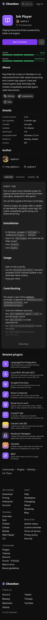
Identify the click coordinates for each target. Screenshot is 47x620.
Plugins (20, 469)
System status (31, 523)
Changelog (29, 501)
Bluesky (6, 598)
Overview (7, 516)
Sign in (39, 4)
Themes (6, 553)
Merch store (8, 564)
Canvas (5, 527)
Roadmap (29, 508)
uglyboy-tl (31, 166)
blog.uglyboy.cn (12, 166)
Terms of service (32, 531)
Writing (31, 469)
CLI (3, 538)
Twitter (28, 594)
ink (4, 196)
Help (26, 494)
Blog (26, 512)
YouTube (29, 603)
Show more (23, 344)
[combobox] (28, 4)
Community (8, 469)
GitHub (5, 607)
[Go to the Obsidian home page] (22, 583)
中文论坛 (15, 560)
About (27, 505)
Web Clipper (8, 534)
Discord (6, 557)
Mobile (5, 531)
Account (6, 505)
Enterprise (7, 501)
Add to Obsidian (20, 42)
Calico (15, 205)
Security (28, 538)
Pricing (5, 497)
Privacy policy (31, 534)
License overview (32, 527)
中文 (14, 186)
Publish (6, 523)
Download (7, 494)
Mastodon (7, 603)
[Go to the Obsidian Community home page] (10, 3)
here (41, 201)
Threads (29, 598)
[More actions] (41, 42)
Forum (5, 560)
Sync (4, 520)
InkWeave (30, 297)
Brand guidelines (10, 568)
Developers (30, 497)
